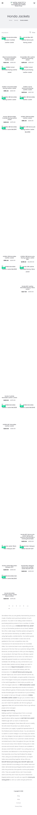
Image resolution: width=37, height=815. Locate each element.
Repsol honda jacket (18, 667)
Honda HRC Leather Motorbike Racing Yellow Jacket (27, 287)
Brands (16, 20)
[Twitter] (12, 811)
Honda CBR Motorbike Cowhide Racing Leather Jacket (9, 118)
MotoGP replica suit (27, 762)
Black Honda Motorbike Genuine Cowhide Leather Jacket (9, 58)
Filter (33, 33)
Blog (18, 796)
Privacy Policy (18, 806)
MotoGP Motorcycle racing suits (22, 672)
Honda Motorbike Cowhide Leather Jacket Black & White (9, 594)
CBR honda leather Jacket (27, 685)
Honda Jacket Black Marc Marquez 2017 (9, 566)
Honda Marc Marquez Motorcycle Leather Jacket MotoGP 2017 (27, 567)
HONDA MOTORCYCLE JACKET (25, 626)
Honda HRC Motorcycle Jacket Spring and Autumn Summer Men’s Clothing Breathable (27, 537)
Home (10, 20)
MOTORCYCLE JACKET (28, 718)
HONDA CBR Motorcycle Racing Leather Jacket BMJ (28, 258)
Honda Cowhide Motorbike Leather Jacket (9, 396)
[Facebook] (16, 811)
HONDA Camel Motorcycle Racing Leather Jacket (27, 88)
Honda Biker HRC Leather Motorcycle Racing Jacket (27, 58)
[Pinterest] (24, 811)
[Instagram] (20, 811)
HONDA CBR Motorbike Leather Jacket (27, 117)
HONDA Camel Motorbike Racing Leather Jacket (9, 87)
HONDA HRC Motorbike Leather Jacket (9, 425)
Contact (18, 803)
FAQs (18, 799)
